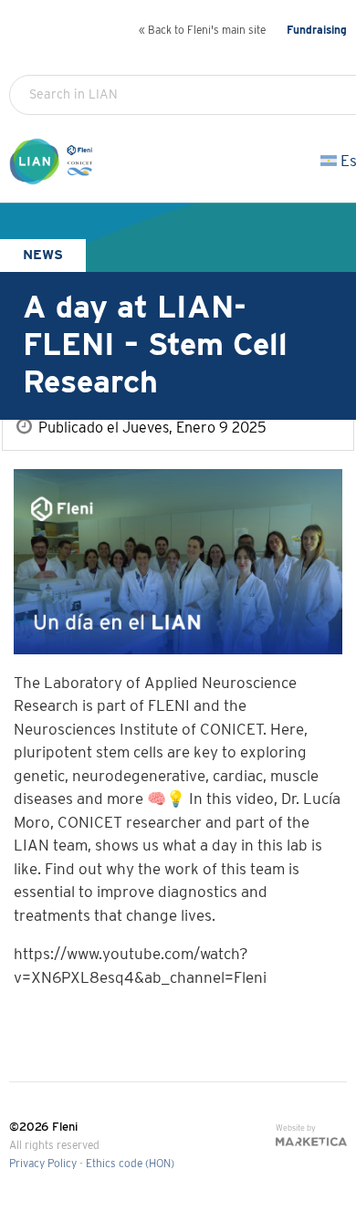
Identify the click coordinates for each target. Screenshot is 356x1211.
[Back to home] (54, 176)
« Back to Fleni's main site (202, 31)
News (43, 255)
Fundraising (317, 31)
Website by (296, 1128)
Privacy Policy (43, 1164)
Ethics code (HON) (130, 1164)
